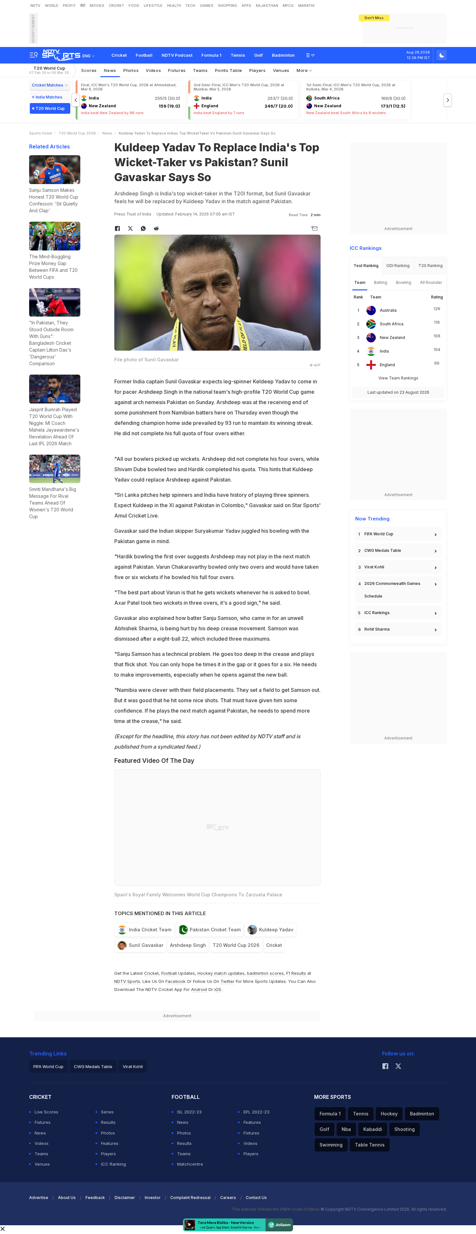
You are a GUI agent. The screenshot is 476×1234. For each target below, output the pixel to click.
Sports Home (40, 133)
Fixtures (177, 70)
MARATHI (306, 5)
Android (199, 989)
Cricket (119, 55)
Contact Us (256, 1197)
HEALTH (174, 5)
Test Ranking (366, 265)
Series (107, 1111)
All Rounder (431, 282)
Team (359, 282)
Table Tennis (370, 1144)
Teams (41, 1153)
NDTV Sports (127, 981)
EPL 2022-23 (256, 1111)
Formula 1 (211, 55)
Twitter (227, 981)
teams (200, 70)
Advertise (38, 1197)
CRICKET (116, 5)
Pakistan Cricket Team (215, 929)
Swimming (331, 1144)
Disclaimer (125, 1197)
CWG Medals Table (382, 550)
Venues (281, 70)
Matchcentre (190, 1164)
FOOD (134, 5)
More (303, 70)
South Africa (391, 323)
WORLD (51, 5)
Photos (131, 70)
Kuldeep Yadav (276, 929)
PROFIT (69, 5)
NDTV (35, 5)
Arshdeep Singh (188, 945)
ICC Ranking (113, 1164)
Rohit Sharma (377, 629)
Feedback (95, 1197)
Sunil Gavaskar (146, 945)
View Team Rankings (398, 378)
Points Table (228, 70)
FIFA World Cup (378, 533)
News (110, 70)
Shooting (404, 1129)
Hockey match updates (221, 973)
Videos (153, 70)
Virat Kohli (374, 567)
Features (110, 1143)
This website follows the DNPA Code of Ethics (276, 1209)
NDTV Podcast (177, 55)
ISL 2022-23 (189, 1111)
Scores (89, 70)
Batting (380, 282)
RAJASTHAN (267, 5)
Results (108, 1122)
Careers (228, 1197)
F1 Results (296, 973)
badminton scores (265, 973)
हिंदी (82, 5)
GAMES (206, 5)
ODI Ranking (398, 265)
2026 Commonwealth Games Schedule (392, 590)
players (257, 70)
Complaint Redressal (190, 1197)
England (387, 364)
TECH (190, 5)
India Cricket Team (150, 929)
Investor (153, 1197)
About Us (67, 1197)
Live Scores (46, 1111)
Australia (388, 310)
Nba (346, 1129)
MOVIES (97, 5)
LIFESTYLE (153, 5)
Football (144, 55)
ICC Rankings (377, 612)
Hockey (389, 1113)
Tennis (238, 55)
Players (108, 1153)
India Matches (49, 97)
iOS (217, 989)
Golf (258, 55)
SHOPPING (227, 5)
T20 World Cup (49, 70)
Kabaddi (372, 1129)
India (384, 351)
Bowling (403, 282)
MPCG (288, 5)
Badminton (283, 55)
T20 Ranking (430, 265)
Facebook (175, 981)
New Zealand (392, 337)
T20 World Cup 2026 (77, 133)
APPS (246, 5)
